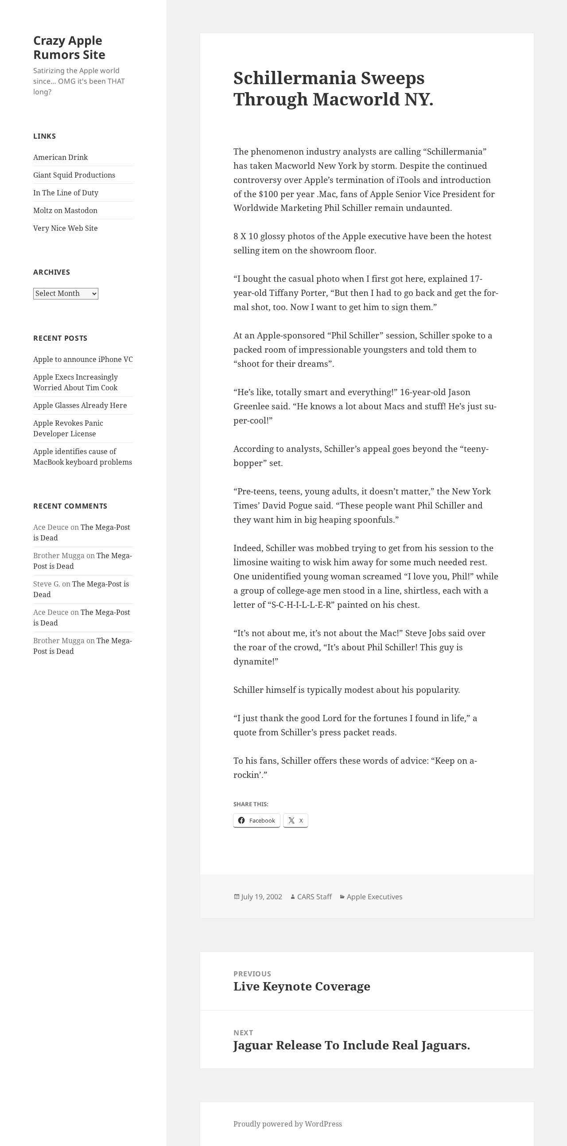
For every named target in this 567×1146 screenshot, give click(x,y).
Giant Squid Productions (74, 175)
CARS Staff (314, 896)
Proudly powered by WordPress (287, 1124)
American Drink (60, 157)
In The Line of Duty (65, 193)
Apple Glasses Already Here (80, 405)
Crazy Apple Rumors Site (69, 47)
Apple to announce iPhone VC (83, 359)
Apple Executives (375, 896)
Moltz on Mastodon (65, 210)
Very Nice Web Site (65, 228)
